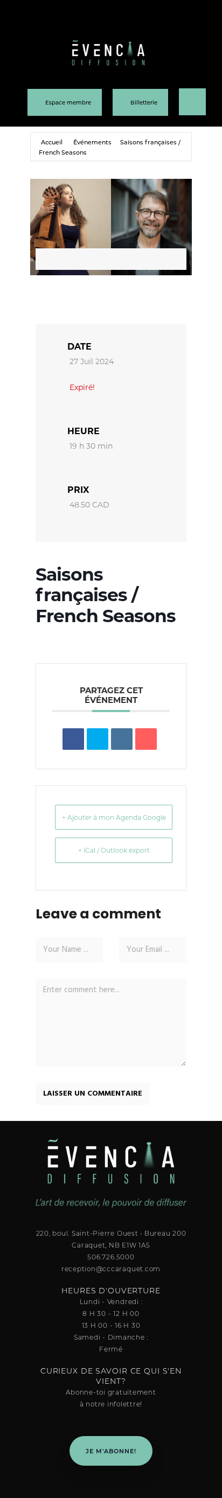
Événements (92, 142)
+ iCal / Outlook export (114, 850)
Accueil (52, 142)
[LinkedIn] (122, 739)
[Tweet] (97, 739)
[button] (186, 19)
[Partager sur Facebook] (73, 739)
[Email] (146, 739)
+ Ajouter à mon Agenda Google (114, 817)
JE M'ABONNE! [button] (111, 1451)
